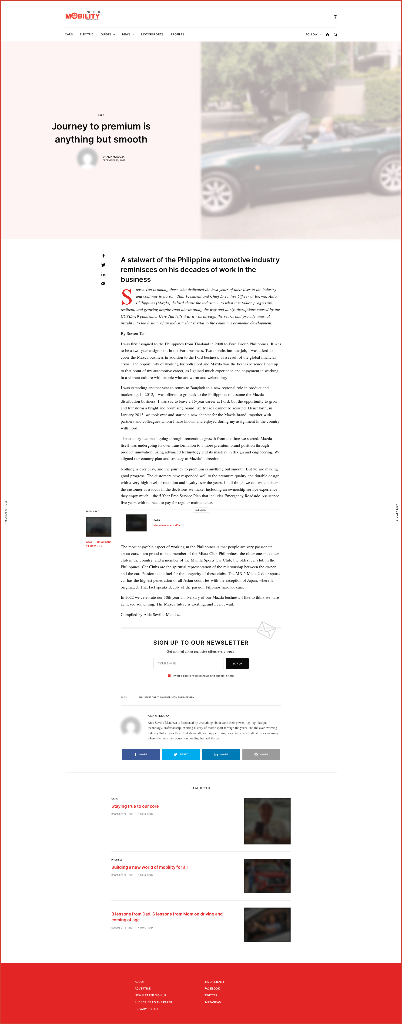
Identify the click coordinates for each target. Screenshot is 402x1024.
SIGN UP (237, 663)
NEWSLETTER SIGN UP (151, 995)
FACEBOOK (212, 988)
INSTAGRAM (212, 1002)
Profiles (117, 859)
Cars (101, 115)
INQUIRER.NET (214, 981)
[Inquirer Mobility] (83, 15)
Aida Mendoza (115, 156)
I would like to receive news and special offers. (203, 675)
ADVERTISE (143, 988)
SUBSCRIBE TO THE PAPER (153, 1002)
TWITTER (211, 995)
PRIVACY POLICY (146, 1009)
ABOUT (140, 981)
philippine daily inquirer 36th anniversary (166, 697)
